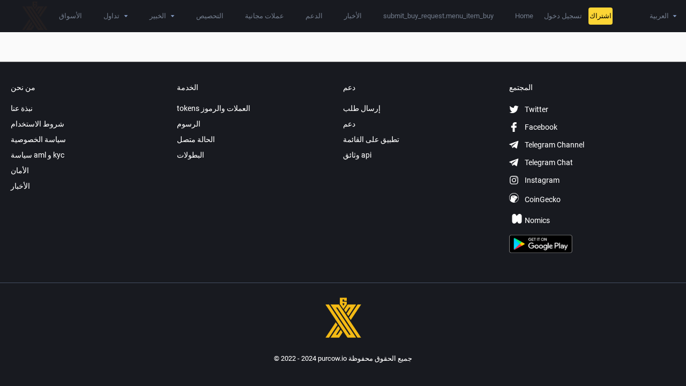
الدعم (314, 16)
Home (524, 16)
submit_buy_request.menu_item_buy (438, 16)
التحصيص (209, 16)
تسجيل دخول (563, 16)
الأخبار (353, 16)
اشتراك (601, 16)
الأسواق (70, 16)
